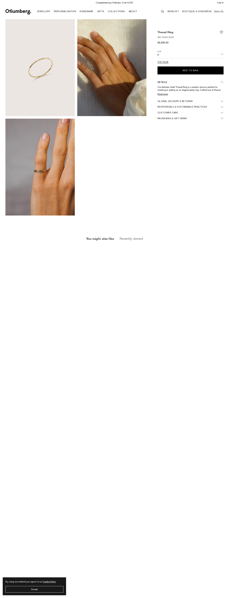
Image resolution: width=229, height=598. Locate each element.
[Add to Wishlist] (221, 32)
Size (159, 51)
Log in (220, 2)
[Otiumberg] (18, 11)
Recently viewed (131, 239)
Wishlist (173, 11)
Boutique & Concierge (197, 11)
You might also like (100, 239)
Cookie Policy (49, 581)
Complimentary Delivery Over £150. (114, 2)
